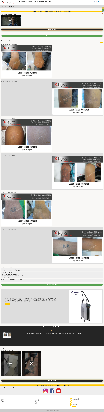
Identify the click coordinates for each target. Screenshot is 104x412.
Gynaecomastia (3, 398)
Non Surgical (36, 1)
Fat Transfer (2, 401)
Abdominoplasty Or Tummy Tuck (5, 403)
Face (1, 404)
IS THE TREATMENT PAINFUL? (8, 272)
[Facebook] (52, 390)
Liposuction (2, 399)
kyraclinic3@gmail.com (75, 400)
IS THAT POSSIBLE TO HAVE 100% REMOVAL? (12, 275)
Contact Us (73, 406)
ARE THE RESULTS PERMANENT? (9, 274)
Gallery (46, 1)
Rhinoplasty (2, 400)
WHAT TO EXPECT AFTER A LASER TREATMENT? (12, 279)
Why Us (36, 404)
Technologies (50, 1)
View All (102, 42)
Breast (1, 402)
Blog (35, 401)
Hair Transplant (41, 1)
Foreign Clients (37, 403)
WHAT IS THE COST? (6, 277)
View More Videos (52, 29)
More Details (7, 304)
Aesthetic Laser (30, 1)
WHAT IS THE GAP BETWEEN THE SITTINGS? (11, 270)
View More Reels (52, 380)
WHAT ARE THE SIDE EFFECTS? (8, 281)
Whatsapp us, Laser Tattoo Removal (52, 284)
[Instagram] (46, 390)
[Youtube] (58, 390)
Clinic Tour (36, 402)
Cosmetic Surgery (23, 1)
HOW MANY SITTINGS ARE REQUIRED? (10, 269)
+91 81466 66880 (74, 402)
